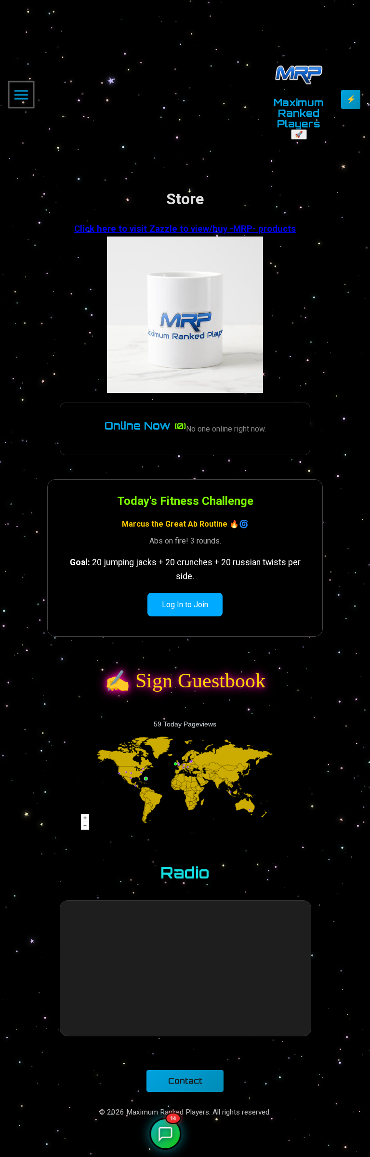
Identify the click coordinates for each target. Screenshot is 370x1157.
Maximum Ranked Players (299, 113)
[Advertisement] (148, 94)
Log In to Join (185, 604)
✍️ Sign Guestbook (185, 680)
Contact (185, 1081)
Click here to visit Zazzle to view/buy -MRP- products (185, 228)
